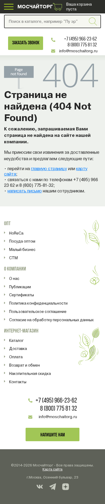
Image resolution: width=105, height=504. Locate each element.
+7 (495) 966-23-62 (80, 39)
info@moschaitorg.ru (78, 51)
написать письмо (25, 190)
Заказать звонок (25, 43)
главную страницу (49, 168)
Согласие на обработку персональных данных (51, 320)
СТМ (13, 258)
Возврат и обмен (24, 365)
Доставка (18, 348)
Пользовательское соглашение (37, 311)
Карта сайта (52, 469)
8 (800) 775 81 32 (82, 45)
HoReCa (16, 233)
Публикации (20, 287)
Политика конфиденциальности (38, 303)
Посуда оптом (22, 241)
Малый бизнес (22, 249)
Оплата (16, 357)
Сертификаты (21, 295)
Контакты (17, 382)
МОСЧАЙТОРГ (35, 6)
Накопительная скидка (30, 373)
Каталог (16, 340)
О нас (14, 278)
